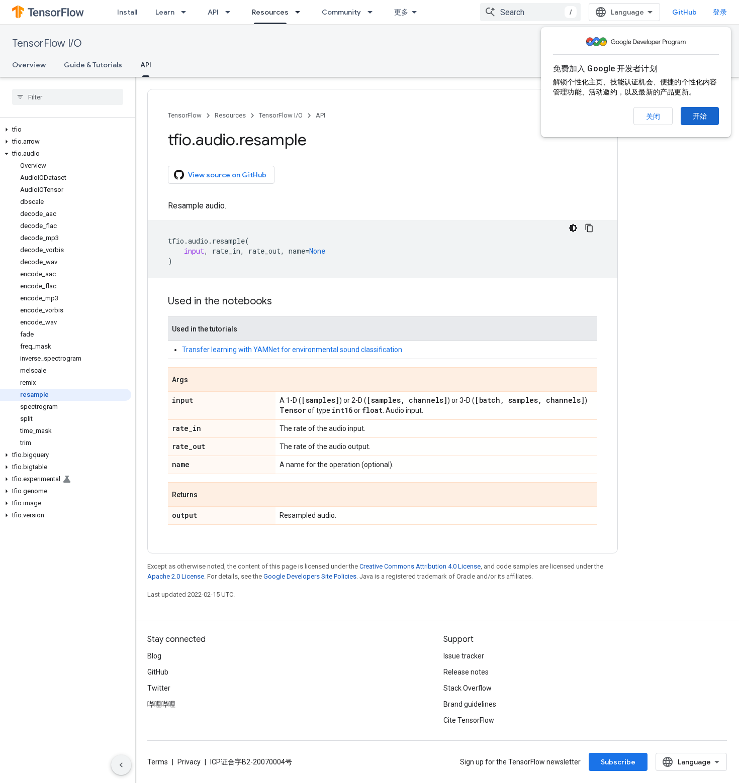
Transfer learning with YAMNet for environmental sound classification (292, 350)
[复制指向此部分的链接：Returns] (208, 495)
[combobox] (530, 12)
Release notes (466, 672)
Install (127, 12)
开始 (700, 116)
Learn (164, 12)
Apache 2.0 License (175, 576)
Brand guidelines (469, 704)
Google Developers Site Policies (309, 576)
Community (341, 12)
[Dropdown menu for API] (231, 12)
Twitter (158, 688)
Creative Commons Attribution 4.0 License (420, 566)
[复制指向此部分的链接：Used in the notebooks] (282, 302)
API (213, 12)
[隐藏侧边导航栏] (121, 765)
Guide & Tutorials (93, 64)
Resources (270, 12)
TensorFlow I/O (47, 43)
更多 (401, 12)
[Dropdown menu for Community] (373, 12)
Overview (29, 64)
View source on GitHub (227, 174)
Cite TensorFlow (468, 720)
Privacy (189, 762)
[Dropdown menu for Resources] (301, 12)
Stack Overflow (467, 688)
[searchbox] (67, 97)
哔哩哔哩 (161, 704)
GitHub (684, 12)
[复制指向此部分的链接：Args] (198, 380)
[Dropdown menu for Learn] (186, 12)
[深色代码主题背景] (573, 228)
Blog (154, 656)
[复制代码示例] (589, 228)
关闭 (653, 116)
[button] (65, 130)
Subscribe (618, 761)
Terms (157, 762)
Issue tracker (463, 656)
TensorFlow (185, 115)
